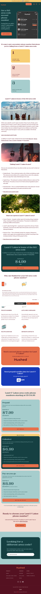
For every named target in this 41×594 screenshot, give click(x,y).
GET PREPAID (20, 429)
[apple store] (34, 4)
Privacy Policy (30, 573)
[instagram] (23, 582)
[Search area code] (8, 554)
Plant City (31, 138)
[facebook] (18, 582)
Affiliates (21, 575)
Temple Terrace (5, 140)
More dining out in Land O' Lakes (10, 191)
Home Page (20, 356)
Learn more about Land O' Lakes (9, 135)
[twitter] (20, 582)
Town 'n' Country (13, 140)
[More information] (20, 1)
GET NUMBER (6, 33)
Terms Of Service (31, 575)
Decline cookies (20, 303)
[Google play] (36, 4)
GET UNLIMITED (20, 465)
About (7, 573)
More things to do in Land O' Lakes (11, 239)
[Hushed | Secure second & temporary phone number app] (3, 4)
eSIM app (20, 376)
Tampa (35, 138)
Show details (34, 299)
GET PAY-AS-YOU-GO (20, 500)
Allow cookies (32, 303)
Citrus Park (26, 140)
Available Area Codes (11, 575)
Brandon (19, 140)
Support (21, 573)
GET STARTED (20, 268)
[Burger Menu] (39, 4)
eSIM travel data (24, 521)
